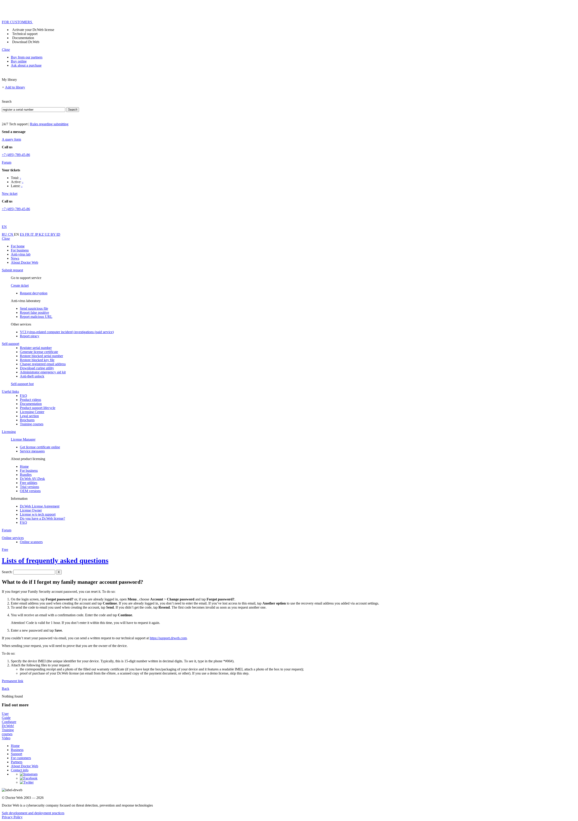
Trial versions (29, 487)
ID (58, 234)
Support (16, 754)
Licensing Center (32, 412)
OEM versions (30, 491)
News (15, 258)
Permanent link (12, 681)
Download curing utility (37, 368)
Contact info (19, 770)
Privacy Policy (12, 817)
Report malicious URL (36, 317)
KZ (42, 234)
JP (37, 234)
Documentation (23, 38)
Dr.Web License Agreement (39, 506)
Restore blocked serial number (41, 356)
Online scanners (31, 542)
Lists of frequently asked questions (55, 560)
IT (32, 234)
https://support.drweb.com (168, 638)
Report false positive (34, 312)
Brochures (27, 420)
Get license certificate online (40, 447)
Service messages (32, 451)
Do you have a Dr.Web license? (42, 518)
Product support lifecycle (37, 408)
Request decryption (33, 293)
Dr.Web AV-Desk (32, 479)
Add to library (15, 87)
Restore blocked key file (37, 360)
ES (22, 234)
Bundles (26, 475)
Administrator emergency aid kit (43, 372)
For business (20, 250)
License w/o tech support (38, 514)
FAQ (23, 396)
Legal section (29, 416)
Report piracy (29, 336)
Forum (6, 162)
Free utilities (28, 483)
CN (11, 234)
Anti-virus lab (20, 254)
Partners (16, 762)
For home (18, 246)
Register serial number (36, 348)
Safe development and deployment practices (33, 813)
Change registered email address (43, 364)
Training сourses (31, 424)
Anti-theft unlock (32, 376)
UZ (48, 234)
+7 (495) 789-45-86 (16, 155)
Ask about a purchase (26, 65)
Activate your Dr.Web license (33, 30)
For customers (21, 758)
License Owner (31, 510)
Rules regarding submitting (49, 124)
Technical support (24, 34)
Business (17, 750)
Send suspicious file (34, 308)
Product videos (30, 400)
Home (24, 466)
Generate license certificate (39, 352)
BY (53, 234)
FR (27, 234)
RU (5, 234)
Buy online (19, 61)
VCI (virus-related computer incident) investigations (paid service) (67, 332)
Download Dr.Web (25, 42)
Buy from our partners (26, 57)
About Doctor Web (24, 262)
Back (5, 689)
